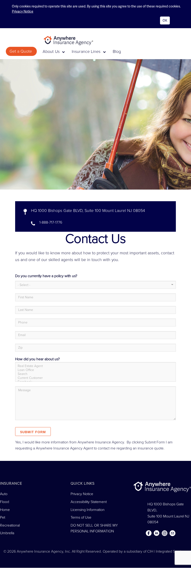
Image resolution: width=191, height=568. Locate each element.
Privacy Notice (22, 11)
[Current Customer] (94, 378)
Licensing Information (88, 509)
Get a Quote (21, 51)
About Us (52, 51)
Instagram (164, 533)
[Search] (94, 374)
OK (165, 20)
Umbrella (7, 533)
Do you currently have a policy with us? (46, 276)
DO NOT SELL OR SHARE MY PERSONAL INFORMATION (94, 528)
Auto (3, 494)
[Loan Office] (94, 370)
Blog (117, 51)
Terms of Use (81, 517)
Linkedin (156, 533)
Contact (172, 533)
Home (5, 509)
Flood (4, 502)
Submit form (33, 432)
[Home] (70, 40)
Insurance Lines (87, 51)
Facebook (148, 533)
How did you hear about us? (37, 359)
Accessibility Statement (89, 502)
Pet (2, 517)
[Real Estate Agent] (94, 366)
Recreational (10, 525)
